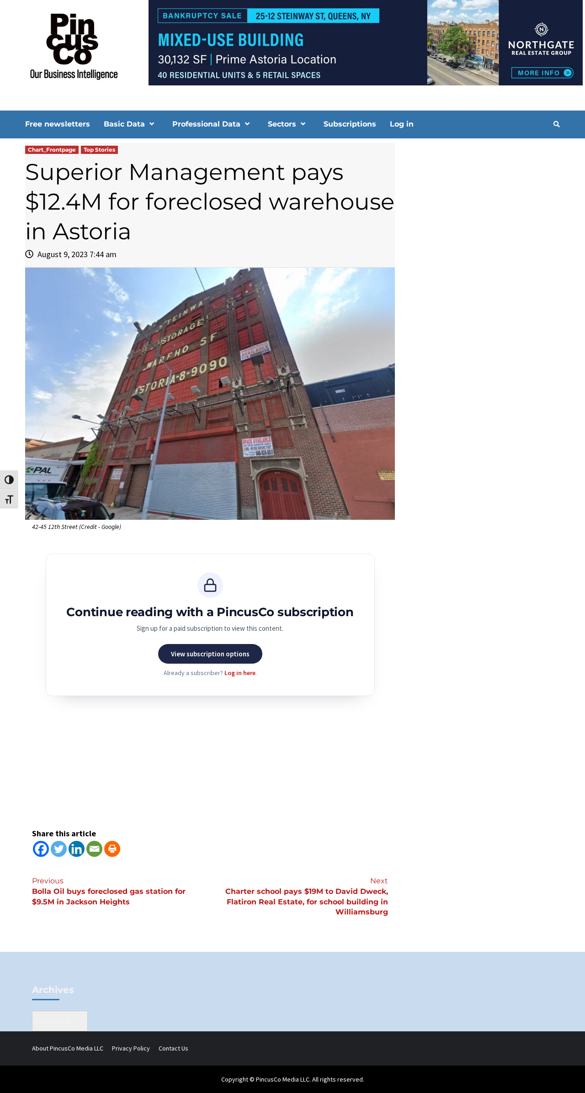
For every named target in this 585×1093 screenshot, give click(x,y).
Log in (402, 124)
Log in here (239, 673)
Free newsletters (57, 124)
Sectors (282, 124)
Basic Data (124, 124)
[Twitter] (59, 849)
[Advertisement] (482, 221)
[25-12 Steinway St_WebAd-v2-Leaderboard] (292, 42)
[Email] (94, 849)
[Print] (112, 849)
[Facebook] (41, 849)
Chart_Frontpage (52, 149)
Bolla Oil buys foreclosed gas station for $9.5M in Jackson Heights (109, 891)
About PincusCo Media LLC (67, 1048)
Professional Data (206, 124)
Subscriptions (350, 124)
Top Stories (99, 149)
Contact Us (173, 1048)
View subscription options (210, 653)
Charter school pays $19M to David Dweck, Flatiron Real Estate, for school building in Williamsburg (306, 897)
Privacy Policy (131, 1048)
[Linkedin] (77, 849)
